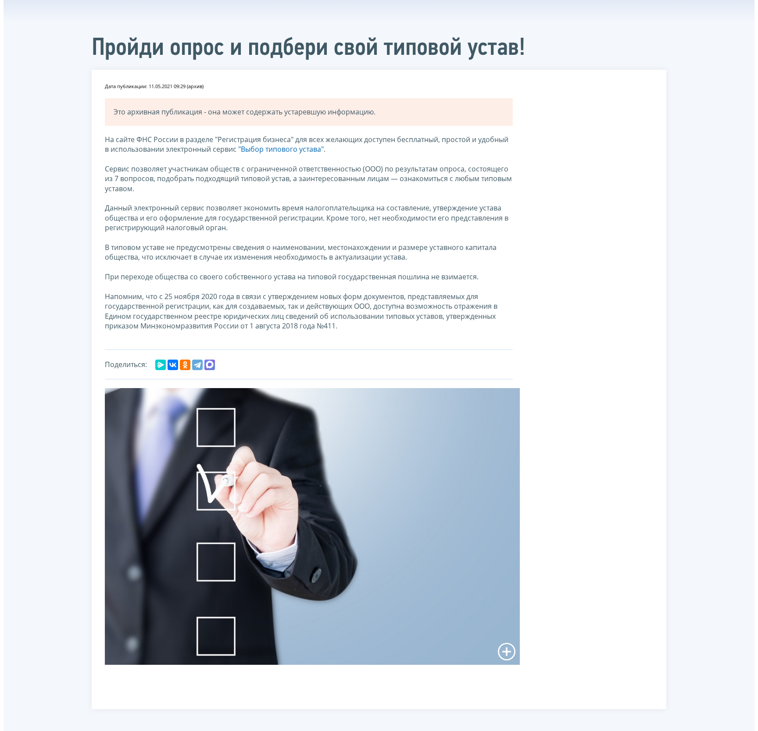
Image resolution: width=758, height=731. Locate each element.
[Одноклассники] (185, 365)
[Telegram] (197, 365)
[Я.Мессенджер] (160, 365)
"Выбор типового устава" (281, 149)
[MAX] (209, 365)
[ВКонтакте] (173, 365)
